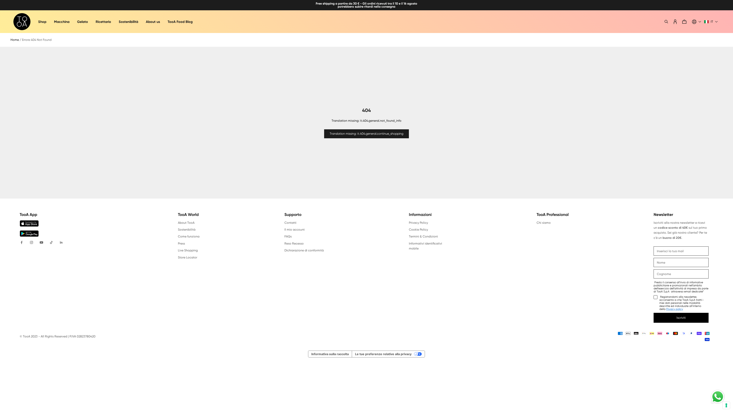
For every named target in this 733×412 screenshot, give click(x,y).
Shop (42, 21)
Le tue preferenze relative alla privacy (383, 354)
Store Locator (187, 257)
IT (712, 21)
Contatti (290, 223)
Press (181, 243)
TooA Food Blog (180, 21)
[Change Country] (696, 21)
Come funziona (188, 236)
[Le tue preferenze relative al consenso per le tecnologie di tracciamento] (726, 405)
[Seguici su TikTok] (51, 242)
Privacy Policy (418, 223)
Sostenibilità (128, 21)
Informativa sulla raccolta (330, 354)
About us (153, 21)
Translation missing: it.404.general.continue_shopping (366, 133)
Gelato (82, 21)
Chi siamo (544, 223)
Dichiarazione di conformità (304, 250)
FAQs (288, 236)
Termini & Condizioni (423, 236)
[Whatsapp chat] (717, 396)
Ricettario (103, 21)
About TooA (186, 223)
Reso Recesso (294, 243)
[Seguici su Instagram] (31, 242)
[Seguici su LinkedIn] (61, 242)
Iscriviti (681, 317)
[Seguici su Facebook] (21, 242)
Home (14, 40)
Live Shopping (188, 250)
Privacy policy (674, 309)
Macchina (61, 21)
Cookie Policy (418, 229)
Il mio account (294, 229)
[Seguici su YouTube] (41, 242)
